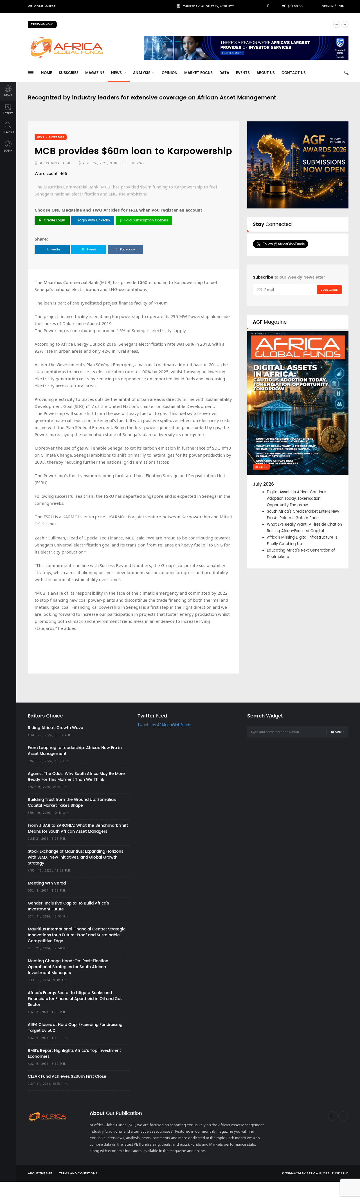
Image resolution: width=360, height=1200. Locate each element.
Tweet (91, 249)
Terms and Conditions (78, 1173)
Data (224, 73)
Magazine (94, 73)
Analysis (142, 73)
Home (46, 73)
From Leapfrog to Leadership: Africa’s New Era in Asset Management (75, 751)
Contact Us (294, 73)
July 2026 (263, 484)
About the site (40, 1173)
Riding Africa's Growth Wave (87, 24)
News (117, 73)
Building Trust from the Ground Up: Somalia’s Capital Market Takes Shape (72, 802)
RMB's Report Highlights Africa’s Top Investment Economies (74, 1053)
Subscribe (68, 73)
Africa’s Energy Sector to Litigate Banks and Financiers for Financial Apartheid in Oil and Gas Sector (75, 999)
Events (243, 73)
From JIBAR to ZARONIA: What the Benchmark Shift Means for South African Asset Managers (78, 828)
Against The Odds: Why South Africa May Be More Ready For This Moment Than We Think (76, 776)
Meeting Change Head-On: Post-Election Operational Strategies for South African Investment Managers (68, 967)
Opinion (169, 73)
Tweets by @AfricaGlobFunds (164, 725)
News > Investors (50, 137)
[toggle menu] (30, 72)
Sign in (328, 6)
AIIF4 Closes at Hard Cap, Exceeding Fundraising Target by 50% (75, 1027)
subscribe (329, 289)
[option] (195, 24)
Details (261, 466)
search (8, 132)
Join (340, 6)
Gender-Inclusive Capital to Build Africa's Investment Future (68, 906)
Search (337, 732)
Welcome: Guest (41, 6)
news (8, 95)
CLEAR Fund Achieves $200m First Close (67, 1076)
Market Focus (198, 73)
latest (8, 113)
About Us (265, 73)
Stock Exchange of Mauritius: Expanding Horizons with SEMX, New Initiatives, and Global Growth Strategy (75, 857)
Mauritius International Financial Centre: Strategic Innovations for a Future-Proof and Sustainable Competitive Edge (76, 935)
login (8, 150)
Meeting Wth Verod (47, 883)
